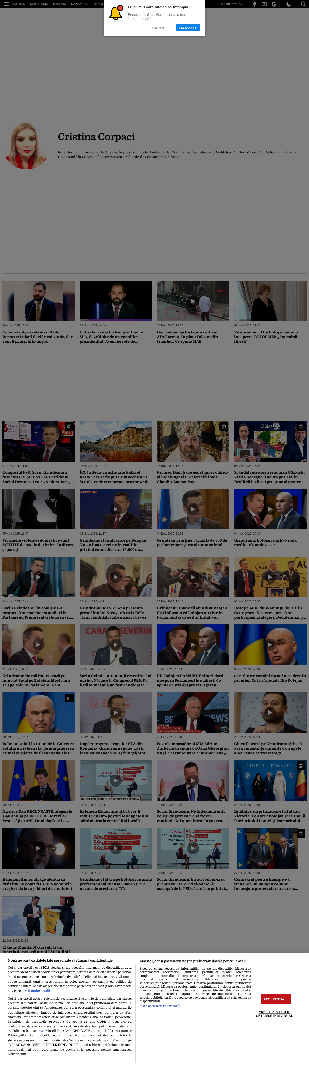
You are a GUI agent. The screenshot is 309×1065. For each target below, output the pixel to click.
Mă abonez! (188, 27)
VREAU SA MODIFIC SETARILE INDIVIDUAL (274, 1013)
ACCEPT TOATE (276, 999)
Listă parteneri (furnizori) (160, 1006)
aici (41, 1031)
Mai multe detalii (37, 991)
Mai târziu (159, 27)
